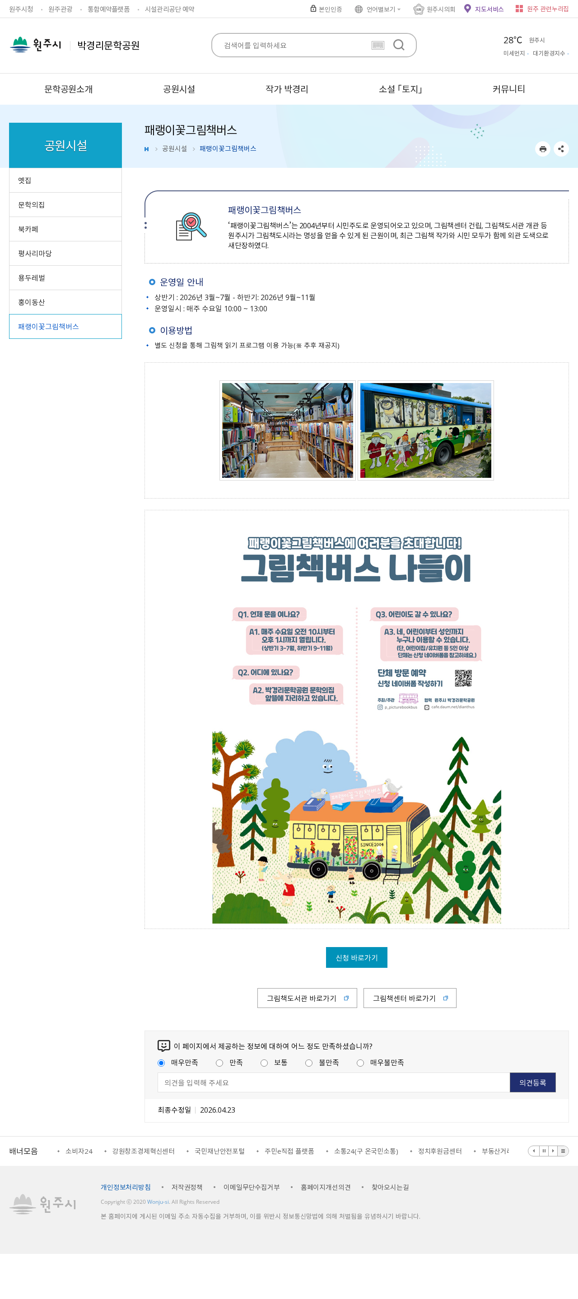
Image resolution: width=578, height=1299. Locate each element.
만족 (236, 1062)
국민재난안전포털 (179, 1151)
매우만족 (184, 1062)
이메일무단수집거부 (252, 1187)
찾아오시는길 (390, 1187)
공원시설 (174, 148)
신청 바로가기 (357, 957)
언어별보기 (381, 9)
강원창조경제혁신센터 (103, 1151)
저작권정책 (187, 1187)
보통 (281, 1062)
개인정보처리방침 (126, 1187)
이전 (534, 1151)
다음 (553, 1151)
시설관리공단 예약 (169, 9)
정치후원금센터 (399, 1151)
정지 (544, 1151)
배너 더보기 (563, 1151)
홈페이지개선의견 (326, 1187)
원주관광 (60, 9)
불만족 (329, 1062)
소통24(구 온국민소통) (326, 1151)
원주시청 (21, 9)
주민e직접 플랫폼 (249, 1151)
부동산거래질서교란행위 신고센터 (489, 1151)
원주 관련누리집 (548, 8)
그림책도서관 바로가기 (301, 998)
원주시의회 (441, 9)
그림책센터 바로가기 (404, 998)
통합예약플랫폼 (109, 9)
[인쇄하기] (542, 149)
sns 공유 (561, 149)
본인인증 (330, 9)
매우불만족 (387, 1062)
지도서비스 (489, 9)
